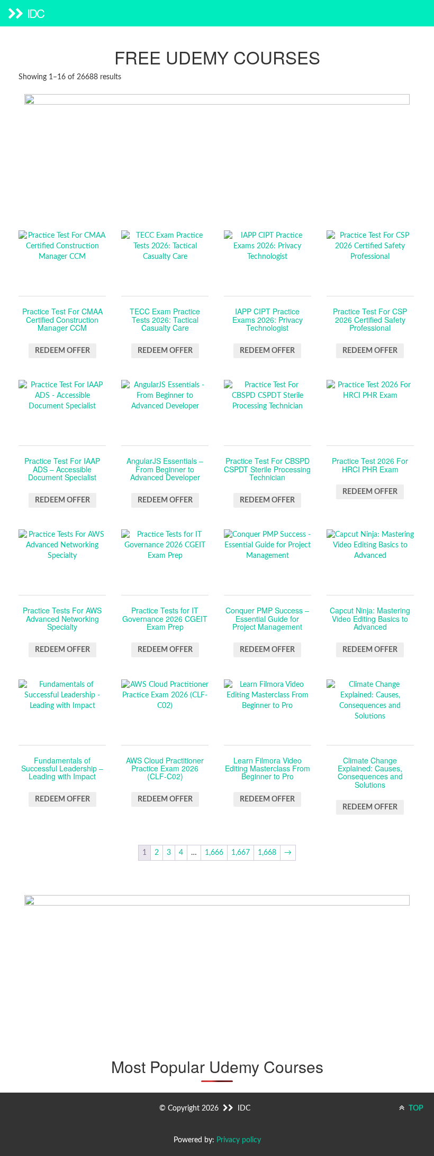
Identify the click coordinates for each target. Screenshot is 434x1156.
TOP (415, 1108)
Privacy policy (238, 1140)
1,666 (214, 852)
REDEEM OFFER (62, 351)
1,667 (240, 852)
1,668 (267, 852)
